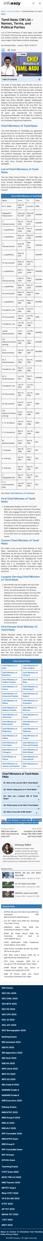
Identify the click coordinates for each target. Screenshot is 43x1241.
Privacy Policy (12, 1234)
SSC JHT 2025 (9, 1025)
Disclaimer (24, 1232)
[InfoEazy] (12, 3)
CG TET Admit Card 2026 (25, 884)
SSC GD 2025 (8, 1009)
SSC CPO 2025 (9, 1014)
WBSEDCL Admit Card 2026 (26, 893)
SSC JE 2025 (8, 1020)
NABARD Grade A (10, 1090)
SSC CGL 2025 (9, 993)
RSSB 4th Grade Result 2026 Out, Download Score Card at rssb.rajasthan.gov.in (21, 936)
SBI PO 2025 (8, 1047)
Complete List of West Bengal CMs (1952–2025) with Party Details (32, 833)
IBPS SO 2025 (8, 1079)
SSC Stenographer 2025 (14, 1030)
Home (3, 11)
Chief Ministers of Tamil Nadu (18, 820)
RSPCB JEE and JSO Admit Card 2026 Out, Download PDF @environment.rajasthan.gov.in (21, 914)
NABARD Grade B (10, 1095)
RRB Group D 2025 (11, 1117)
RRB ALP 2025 (9, 1128)
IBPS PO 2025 (8, 1074)
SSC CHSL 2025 (10, 998)
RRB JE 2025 (8, 1123)
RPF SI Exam (8, 1155)
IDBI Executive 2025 (12, 1100)
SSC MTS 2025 (9, 1004)
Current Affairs (14, 11)
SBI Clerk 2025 (9, 1058)
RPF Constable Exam (12, 1149)
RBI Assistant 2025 (11, 1042)
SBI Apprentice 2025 (12, 1053)
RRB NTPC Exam (10, 1139)
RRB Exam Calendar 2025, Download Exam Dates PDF (10, 833)
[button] (33, 3)
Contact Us (14, 1232)
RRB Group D (8, 1144)
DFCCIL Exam (8, 1160)
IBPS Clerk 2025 (10, 1068)
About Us (5, 1232)
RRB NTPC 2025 (10, 1112)
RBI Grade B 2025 (10, 1084)
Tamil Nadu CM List (31, 822)
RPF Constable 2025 (12, 1133)
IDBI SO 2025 (8, 1063)
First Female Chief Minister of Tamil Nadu (21, 821)
